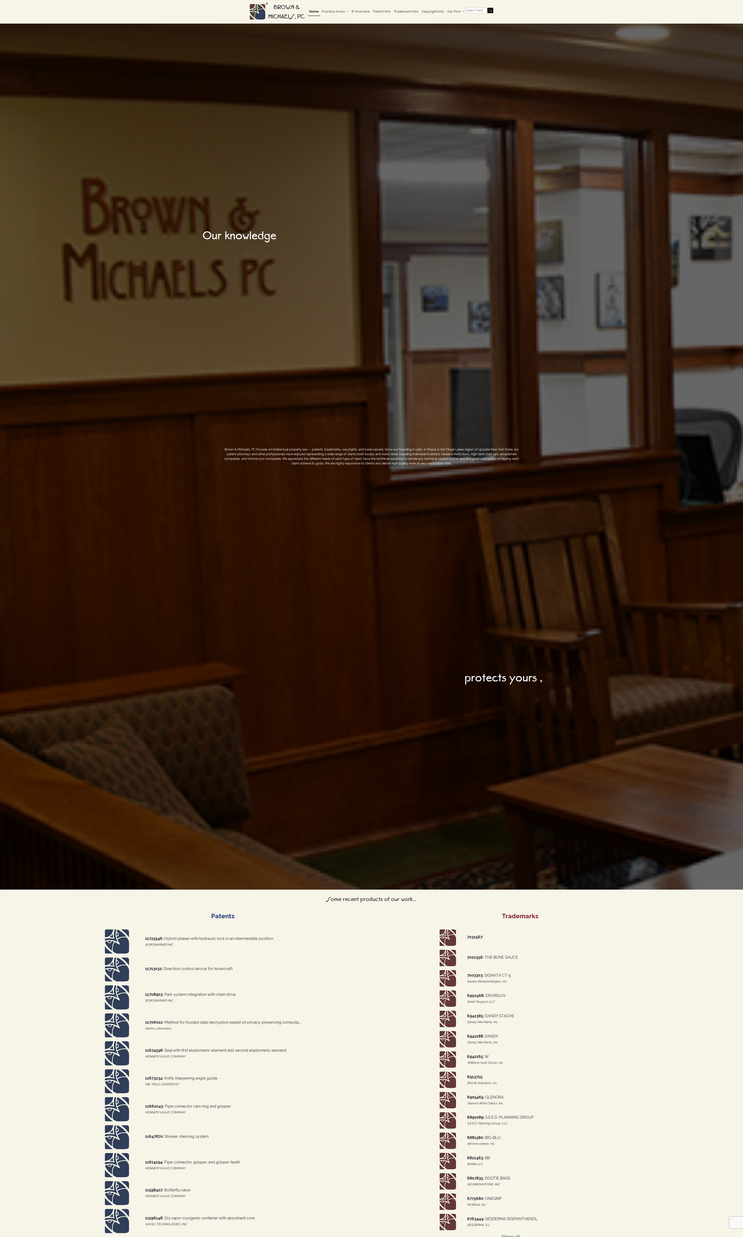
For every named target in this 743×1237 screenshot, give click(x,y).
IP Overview (361, 11)
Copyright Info (432, 11)
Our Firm (454, 11)
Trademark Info (406, 11)
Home (314, 11)
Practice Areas (334, 11)
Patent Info (382, 11)
